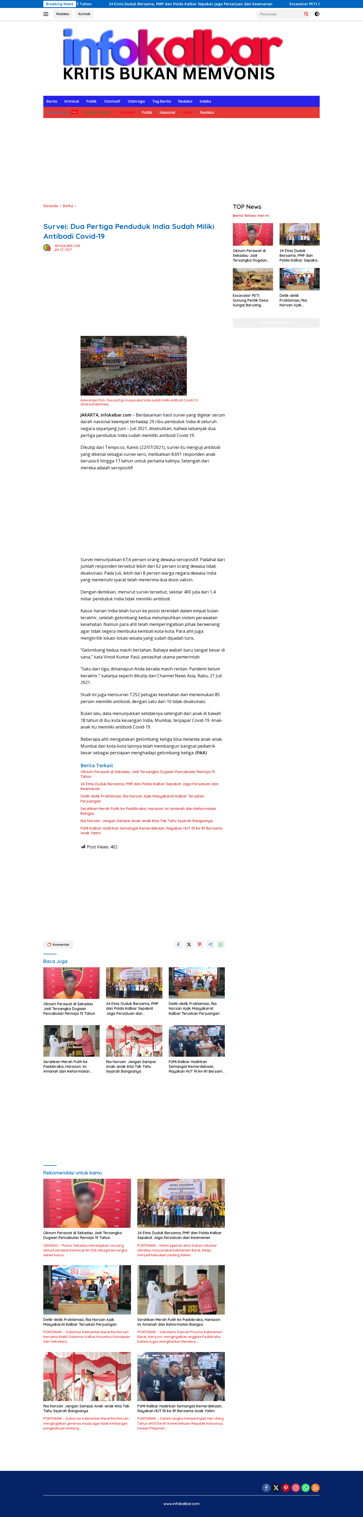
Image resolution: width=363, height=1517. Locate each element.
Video (188, 112)
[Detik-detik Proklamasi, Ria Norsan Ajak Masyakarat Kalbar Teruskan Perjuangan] (197, 983)
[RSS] (315, 1488)
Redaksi (62, 14)
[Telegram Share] (210, 944)
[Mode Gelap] (317, 14)
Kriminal (72, 101)
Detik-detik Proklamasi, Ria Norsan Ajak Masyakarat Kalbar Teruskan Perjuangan (142, 798)
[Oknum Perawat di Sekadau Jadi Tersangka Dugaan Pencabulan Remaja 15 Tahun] (71, 983)
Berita (52, 101)
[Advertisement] (181, 160)
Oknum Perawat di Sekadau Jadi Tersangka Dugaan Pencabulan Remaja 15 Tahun (148, 774)
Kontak (84, 14)
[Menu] (46, 14)
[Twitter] (276, 1488)
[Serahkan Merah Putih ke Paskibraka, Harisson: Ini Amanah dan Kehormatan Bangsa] (71, 1041)
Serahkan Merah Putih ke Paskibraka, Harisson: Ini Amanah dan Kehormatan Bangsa (148, 811)
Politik (91, 101)
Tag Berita (161, 101)
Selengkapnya (274, 322)
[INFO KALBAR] (168, 57)
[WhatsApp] (305, 1488)
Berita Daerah (97, 112)
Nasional (167, 112)
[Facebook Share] (178, 944)
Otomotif (112, 101)
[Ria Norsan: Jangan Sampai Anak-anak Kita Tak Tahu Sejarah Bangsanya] (134, 1041)
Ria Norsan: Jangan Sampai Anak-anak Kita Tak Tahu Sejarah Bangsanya (147, 820)
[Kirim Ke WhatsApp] (221, 944)
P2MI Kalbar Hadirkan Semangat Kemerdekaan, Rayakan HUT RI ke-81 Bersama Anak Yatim (151, 830)
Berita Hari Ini (58, 112)
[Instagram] (296, 1488)
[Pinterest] (286, 1488)
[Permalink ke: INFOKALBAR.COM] (47, 247)
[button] (306, 14)
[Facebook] (266, 1488)
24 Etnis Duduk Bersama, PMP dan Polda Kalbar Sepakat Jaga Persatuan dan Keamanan (138, 4)
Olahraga (136, 101)
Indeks (205, 101)
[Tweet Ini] (189, 944)
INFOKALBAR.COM (67, 246)
